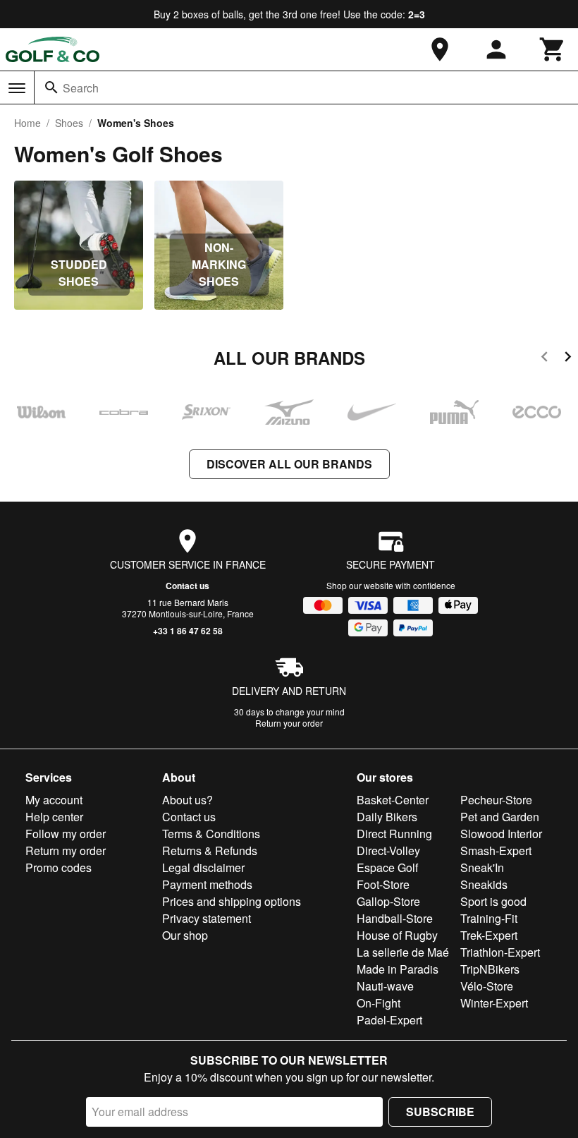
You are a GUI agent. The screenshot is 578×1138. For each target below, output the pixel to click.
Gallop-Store (388, 901)
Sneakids (484, 884)
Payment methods (207, 884)
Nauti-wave (385, 986)
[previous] (544, 358)
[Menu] (17, 88)
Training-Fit (488, 918)
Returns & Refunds (209, 850)
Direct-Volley (388, 850)
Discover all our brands (289, 464)
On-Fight (378, 1003)
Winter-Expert (494, 1003)
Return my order (65, 850)
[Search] (51, 87)
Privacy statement (206, 918)
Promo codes (58, 867)
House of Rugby (397, 935)
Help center (54, 817)
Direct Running (394, 833)
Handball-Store (395, 918)
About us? (187, 800)
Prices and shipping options (231, 901)
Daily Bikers (387, 817)
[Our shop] (440, 49)
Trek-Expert (488, 935)
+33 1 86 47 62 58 (188, 630)
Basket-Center (393, 800)
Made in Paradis (397, 969)
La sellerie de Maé (403, 952)
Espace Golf (387, 867)
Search (81, 88)
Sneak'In (482, 867)
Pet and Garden (499, 817)
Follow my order (65, 833)
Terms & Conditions (211, 833)
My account (53, 800)
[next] (568, 358)
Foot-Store (383, 884)
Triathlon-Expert (500, 952)
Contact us (187, 585)
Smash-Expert (495, 850)
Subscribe (440, 1111)
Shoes (69, 123)
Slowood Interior (501, 833)
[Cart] (553, 49)
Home (27, 123)
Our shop (185, 935)
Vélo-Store (486, 986)
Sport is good (493, 901)
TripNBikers (489, 969)
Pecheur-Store (496, 800)
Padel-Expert (389, 1020)
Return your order (289, 723)
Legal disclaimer (203, 867)
